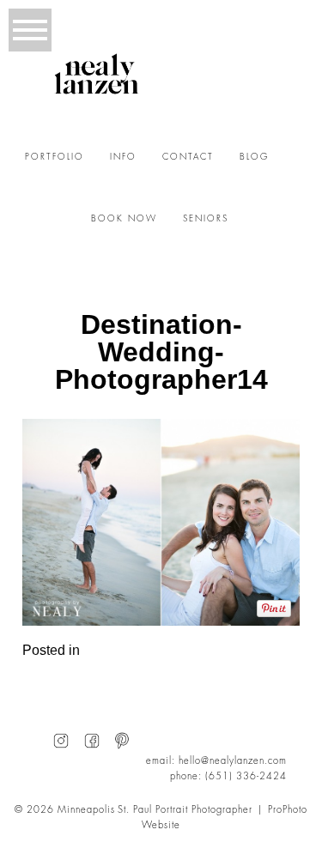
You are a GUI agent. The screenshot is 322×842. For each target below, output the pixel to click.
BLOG (254, 157)
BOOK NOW (124, 219)
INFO (123, 157)
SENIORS (205, 219)
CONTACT (188, 157)
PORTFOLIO (54, 157)
